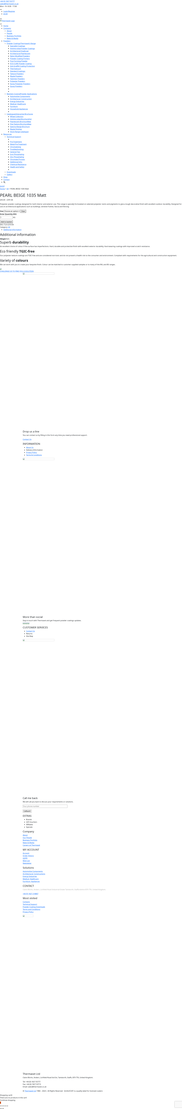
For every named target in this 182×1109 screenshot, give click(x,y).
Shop (5, 177)
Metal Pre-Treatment (18, 144)
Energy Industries (17, 101)
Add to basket (6, 222)
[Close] (1, 18)
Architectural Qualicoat (19, 51)
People (9, 33)
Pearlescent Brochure (20, 121)
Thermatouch (15, 69)
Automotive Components (20, 96)
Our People (27, 838)
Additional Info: (16, 162)
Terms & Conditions (34, 455)
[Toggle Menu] (1, 9)
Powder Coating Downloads (34, 907)
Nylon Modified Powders (20, 56)
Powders (6, 41)
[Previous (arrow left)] (1, 1108)
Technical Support (14, 137)
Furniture (14, 106)
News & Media (12, 38)
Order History (28, 856)
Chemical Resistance (18, 164)
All (8, 189)
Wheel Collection (16, 116)
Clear (23, 211)
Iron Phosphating (17, 154)
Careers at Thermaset (31, 845)
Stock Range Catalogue (19, 132)
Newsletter (27, 863)
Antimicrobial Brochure (21, 119)
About (9, 31)
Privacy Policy (31, 452)
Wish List (26, 861)
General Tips (15, 152)
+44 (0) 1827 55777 (7, 1)
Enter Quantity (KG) (8, 214)
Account (26, 853)
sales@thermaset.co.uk (9, 4)
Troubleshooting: (17, 149)
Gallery (9, 174)
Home (5, 26)
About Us (29, 447)
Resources (7, 134)
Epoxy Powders (16, 86)
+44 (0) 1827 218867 (30, 894)
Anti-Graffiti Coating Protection (22, 66)
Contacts (26, 902)
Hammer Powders (17, 79)
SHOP (2, 186)
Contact (6, 179)
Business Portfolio (14, 36)
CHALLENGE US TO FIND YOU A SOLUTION (17, 271)
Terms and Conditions (31, 909)
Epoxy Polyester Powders (20, 84)
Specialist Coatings (17, 46)
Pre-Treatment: (16, 142)
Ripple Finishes (16, 129)
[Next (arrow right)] (3, 1108)
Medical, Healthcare (18, 104)
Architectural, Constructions (34, 874)
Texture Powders (17, 74)
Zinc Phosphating (17, 157)
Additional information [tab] (12, 229)
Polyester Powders (17, 81)
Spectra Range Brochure (20, 126)
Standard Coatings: (17, 71)
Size (1, 211)
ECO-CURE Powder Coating (21, 63)
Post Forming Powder (18, 61)
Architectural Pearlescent (20, 53)
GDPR (25, 858)
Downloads (11, 172)
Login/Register (9, 11)
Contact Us (27, 439)
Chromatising (15, 147)
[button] (4, 182)
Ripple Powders (16, 76)
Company (7, 28)
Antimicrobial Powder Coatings (22, 48)
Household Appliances (19, 109)
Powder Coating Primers (20, 58)
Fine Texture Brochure (20, 124)
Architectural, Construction (21, 99)
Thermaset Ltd (30, 1091)
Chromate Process (17, 159)
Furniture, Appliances (31, 881)
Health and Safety (17, 167)
